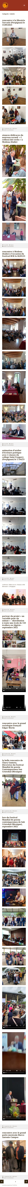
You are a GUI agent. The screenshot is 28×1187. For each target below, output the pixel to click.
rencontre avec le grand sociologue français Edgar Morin (14, 725)
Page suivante (26, 1181)
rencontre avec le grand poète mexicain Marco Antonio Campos (14, 1135)
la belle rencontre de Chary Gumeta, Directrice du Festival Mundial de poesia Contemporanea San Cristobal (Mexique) (13, 766)
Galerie (15, 128)
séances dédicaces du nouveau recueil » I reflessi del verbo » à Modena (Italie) (12, 138)
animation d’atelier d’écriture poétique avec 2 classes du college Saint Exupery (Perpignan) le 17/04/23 (13, 455)
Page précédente (2, 1181)
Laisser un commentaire (9, 130)
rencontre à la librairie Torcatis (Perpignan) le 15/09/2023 (13, 22)
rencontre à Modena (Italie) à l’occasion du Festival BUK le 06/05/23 (13, 253)
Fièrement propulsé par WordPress (9, 1185)
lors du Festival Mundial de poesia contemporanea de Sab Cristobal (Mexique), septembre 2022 (13, 822)
